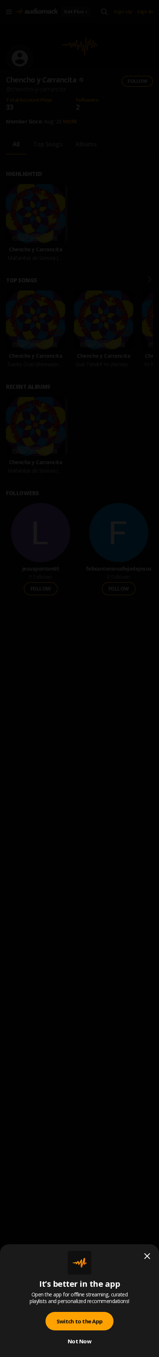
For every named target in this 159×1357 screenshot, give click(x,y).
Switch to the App (79, 1321)
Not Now (79, 1341)
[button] (79, 678)
